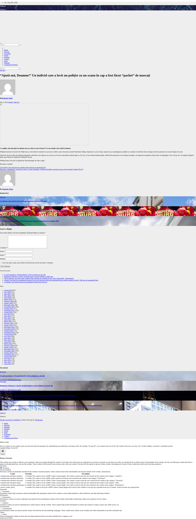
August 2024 (8, 334)
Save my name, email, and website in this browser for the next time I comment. (27, 263)
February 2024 (9, 345)
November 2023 (9, 351)
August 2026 (8, 290)
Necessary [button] (3, 466)
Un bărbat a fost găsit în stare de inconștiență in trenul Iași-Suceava (23, 201)
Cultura (6, 59)
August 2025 (8, 312)
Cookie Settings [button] (5, 448)
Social (6, 55)
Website (2, 259)
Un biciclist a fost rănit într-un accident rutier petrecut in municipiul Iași (23, 167)
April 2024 (7, 342)
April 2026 (7, 297)
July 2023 (7, 358)
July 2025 (7, 314)
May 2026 (7, 296)
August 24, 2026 (5, 399)
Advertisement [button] (4, 506)
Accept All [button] (14, 448)
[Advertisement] (98, 26)
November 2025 (9, 307)
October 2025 (8, 309)
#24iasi (10, 102)
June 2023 (7, 360)
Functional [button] (3, 489)
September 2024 (9, 332)
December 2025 (9, 305)
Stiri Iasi (6, 52)
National (7, 63)
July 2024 (7, 336)
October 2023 (8, 353)
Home (6, 50)
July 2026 (7, 292)
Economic (7, 54)
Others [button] (2, 512)
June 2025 (7, 316)
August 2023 (8, 356)
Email (2, 255)
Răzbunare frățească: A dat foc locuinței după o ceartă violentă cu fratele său (28, 276)
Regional (3, 372)
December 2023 (9, 349)
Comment (4, 248)
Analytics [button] (3, 501)
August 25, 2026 (5, 380)
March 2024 (8, 343)
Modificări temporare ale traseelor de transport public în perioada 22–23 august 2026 (29, 221)
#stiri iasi (16, 102)
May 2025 (7, 318)
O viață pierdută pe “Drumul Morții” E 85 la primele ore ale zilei (25, 275)
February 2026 (9, 301)
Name (2, 251)
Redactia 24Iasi (7, 98)
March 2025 (8, 321)
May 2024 (7, 340)
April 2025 (7, 320)
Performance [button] (4, 495)
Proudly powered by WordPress (10, 420)
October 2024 (8, 331)
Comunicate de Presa (11, 65)
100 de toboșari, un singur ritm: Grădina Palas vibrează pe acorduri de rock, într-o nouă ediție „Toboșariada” (39, 278)
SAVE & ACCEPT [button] (6, 518)
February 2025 (9, 323)
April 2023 (7, 364)
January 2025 (8, 325)
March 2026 (8, 299)
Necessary (5, 468)
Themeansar (39, 420)
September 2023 (9, 355)
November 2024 (9, 329)
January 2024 (8, 347)
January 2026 (8, 303)
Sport (6, 61)
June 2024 (7, 338)
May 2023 (7, 362)
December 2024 (9, 327)
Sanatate (6, 57)
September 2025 (9, 310)
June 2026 (7, 294)
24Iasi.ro (3, 6)
